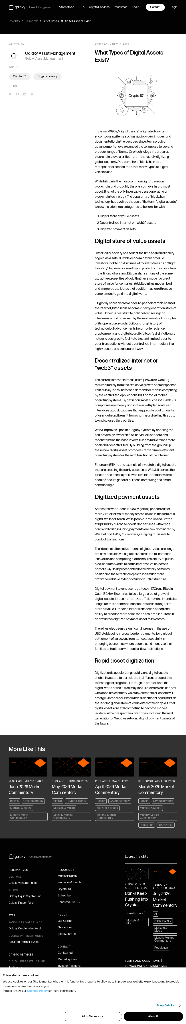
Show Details (165, 1005)
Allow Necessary (92, 1016)
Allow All (153, 1016)
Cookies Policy (37, 991)
